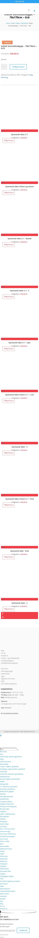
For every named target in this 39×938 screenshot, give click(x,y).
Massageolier (4, 816)
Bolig (17, 23)
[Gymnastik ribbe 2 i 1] (19, 128)
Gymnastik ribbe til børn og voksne (19, 186)
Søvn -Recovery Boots (7, 829)
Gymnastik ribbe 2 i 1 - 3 (19, 290)
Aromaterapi (4, 764)
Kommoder (4, 856)
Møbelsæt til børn (6, 849)
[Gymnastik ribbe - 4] (19, 441)
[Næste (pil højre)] (3, 937)
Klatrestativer (4, 869)
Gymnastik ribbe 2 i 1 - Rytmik (20, 238)
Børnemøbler (4, 846)
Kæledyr (3, 899)
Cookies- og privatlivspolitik (10, 658)
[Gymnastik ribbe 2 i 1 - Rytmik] (19, 232)
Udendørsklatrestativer (7, 891)
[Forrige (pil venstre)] (1, 937)
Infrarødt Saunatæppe (7, 836)
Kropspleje (3, 821)
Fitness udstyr (4, 841)
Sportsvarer (4, 884)
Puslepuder (3, 864)
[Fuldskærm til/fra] (3, 934)
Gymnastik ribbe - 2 (19, 603)
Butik (13, 23)
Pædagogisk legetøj (6, 876)
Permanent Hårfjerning (7, 834)
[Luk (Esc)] (7, 934)
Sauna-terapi (4, 824)
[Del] (5, 934)
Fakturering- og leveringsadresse (11, 757)
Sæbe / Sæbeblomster (7, 814)
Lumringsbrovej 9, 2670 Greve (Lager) (13, 704)
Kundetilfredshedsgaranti (9, 663)
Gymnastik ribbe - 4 (19, 447)
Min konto (4, 669)
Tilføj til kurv (18, 66)
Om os (3, 653)
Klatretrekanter (5, 889)
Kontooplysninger (7, 671)
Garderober (4, 859)
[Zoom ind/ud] (1, 934)
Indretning (24, 23)
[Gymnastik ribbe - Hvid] (19, 545)
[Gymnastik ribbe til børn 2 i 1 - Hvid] (19, 493)
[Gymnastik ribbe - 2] (19, 597)
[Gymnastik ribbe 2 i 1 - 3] (19, 284)
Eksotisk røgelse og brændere (10, 779)
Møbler (2, 781)
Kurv (1, 754)
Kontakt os (4, 656)
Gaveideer (3, 896)
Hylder (2, 854)
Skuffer (2, 851)
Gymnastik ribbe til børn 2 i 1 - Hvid (19, 499)
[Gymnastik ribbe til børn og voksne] (19, 180)
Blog (2, 651)
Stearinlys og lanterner (7, 789)
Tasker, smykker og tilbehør (9, 767)
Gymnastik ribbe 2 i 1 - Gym (19, 343)
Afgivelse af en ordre (8, 679)
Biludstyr (3, 794)
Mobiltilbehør (4, 799)
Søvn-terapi (4, 839)
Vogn (2, 676)
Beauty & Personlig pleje (8, 806)
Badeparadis (4, 784)
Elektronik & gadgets (7, 791)
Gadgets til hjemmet (7, 804)
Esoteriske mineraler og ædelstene (11, 774)
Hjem (8, 23)
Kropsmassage (5, 831)
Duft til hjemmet (5, 762)
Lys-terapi (3, 826)
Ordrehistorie (5, 674)
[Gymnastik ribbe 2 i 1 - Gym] (19, 336)
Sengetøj (3, 866)
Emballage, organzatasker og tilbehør (12, 769)
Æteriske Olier (4, 809)
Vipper (2, 886)
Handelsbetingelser (7, 661)
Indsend (23, 930)
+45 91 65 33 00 (17, 692)
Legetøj (2, 874)
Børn (1, 844)
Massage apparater (6, 796)
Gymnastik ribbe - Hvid (19, 551)
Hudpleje (3, 811)
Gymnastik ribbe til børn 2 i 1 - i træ (19, 395)
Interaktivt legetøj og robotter (10, 881)
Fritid (1, 879)
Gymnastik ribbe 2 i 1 (19, 134)
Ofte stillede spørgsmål (9, 684)
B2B (1, 901)
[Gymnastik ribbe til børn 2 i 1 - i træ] (19, 388)
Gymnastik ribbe (5, 871)
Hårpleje (3, 819)
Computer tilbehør (6, 801)
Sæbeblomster (5, 777)
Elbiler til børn (4, 894)
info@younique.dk (11, 697)
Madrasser (3, 861)
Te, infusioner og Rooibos (8, 787)
